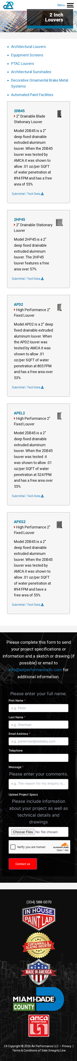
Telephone (16, 750)
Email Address (19, 733)
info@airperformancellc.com (35, 669)
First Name (17, 700)
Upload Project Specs (23, 794)
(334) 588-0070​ (39, 902)
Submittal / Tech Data (26, 193)
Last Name (17, 717)
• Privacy (65, 1046)
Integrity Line (57, 1050)
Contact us (22, 864)
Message (16, 767)
